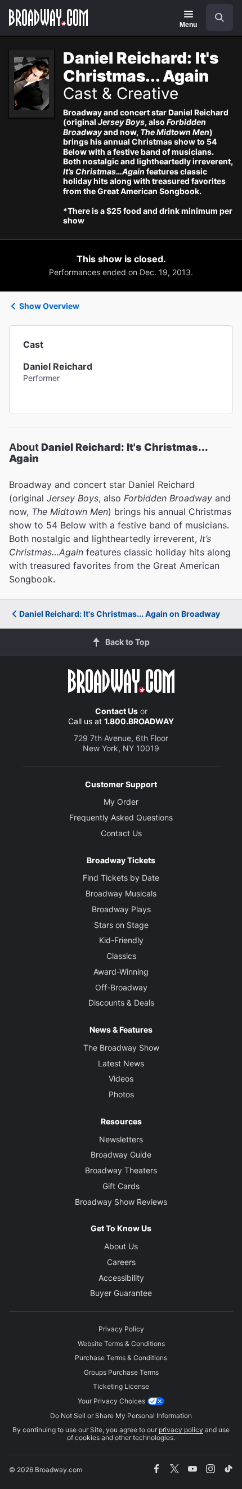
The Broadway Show (121, 1047)
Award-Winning (121, 971)
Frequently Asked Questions (121, 817)
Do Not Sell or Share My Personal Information (121, 1415)
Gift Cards (121, 1186)
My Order (121, 801)
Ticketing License (121, 1386)
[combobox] (215, 17)
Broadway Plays (121, 909)
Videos (121, 1078)
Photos (121, 1094)
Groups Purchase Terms (121, 1372)
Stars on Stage (121, 925)
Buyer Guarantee (121, 1293)
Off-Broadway (121, 987)
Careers (121, 1262)
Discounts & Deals (121, 1002)
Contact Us (116, 711)
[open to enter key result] (219, 17)
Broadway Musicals (121, 893)
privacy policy (181, 1429)
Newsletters (121, 1139)
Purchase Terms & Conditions (121, 1357)
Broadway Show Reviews (121, 1202)
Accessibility (121, 1277)
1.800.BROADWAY (139, 721)
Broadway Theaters (121, 1170)
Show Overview (49, 306)
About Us (121, 1246)
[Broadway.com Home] (48, 17)
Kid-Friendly (121, 940)
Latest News (121, 1063)
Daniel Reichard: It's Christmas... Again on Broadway (119, 613)
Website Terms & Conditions (121, 1343)
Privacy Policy (121, 1329)
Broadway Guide (121, 1154)
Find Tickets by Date (121, 877)
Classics (121, 956)
